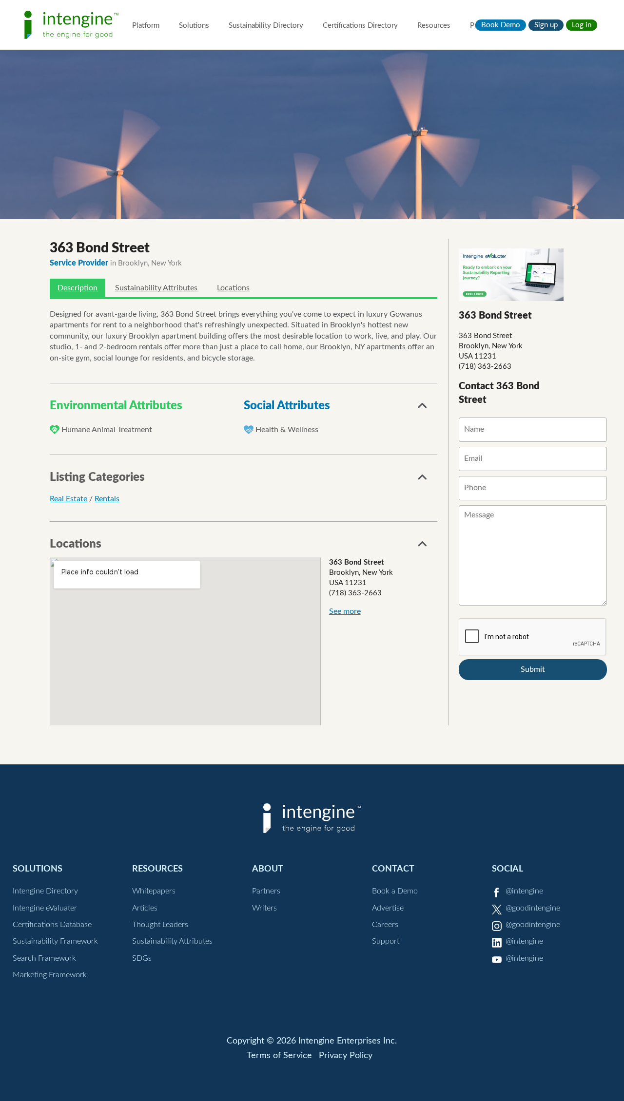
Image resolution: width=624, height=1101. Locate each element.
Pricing (481, 25)
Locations (233, 288)
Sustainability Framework (55, 941)
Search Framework (44, 958)
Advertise (388, 908)
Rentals (107, 499)
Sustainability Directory (266, 25)
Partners (266, 891)
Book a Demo (395, 891)
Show (423, 408)
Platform (145, 25)
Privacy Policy (345, 1055)
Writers (264, 908)
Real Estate (68, 499)
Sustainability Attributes (156, 288)
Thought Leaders (160, 925)
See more (345, 611)
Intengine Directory (45, 891)
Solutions (194, 25)
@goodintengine (533, 908)
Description (78, 288)
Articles (144, 908)
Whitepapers (154, 891)
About (267, 869)
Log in (581, 25)
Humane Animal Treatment (106, 430)
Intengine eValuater (45, 908)
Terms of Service (279, 1055)
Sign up (546, 25)
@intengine (524, 891)
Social (507, 869)
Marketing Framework (50, 975)
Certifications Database (52, 925)
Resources (433, 25)
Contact (393, 869)
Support (385, 941)
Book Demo (500, 25)
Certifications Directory (360, 25)
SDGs (142, 958)
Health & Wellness (286, 430)
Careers (385, 925)
